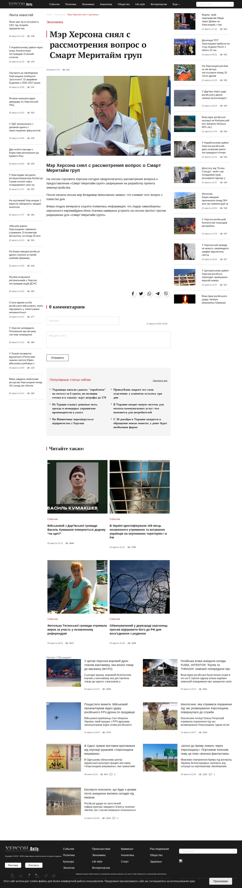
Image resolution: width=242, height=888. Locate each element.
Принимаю (220, 881)
